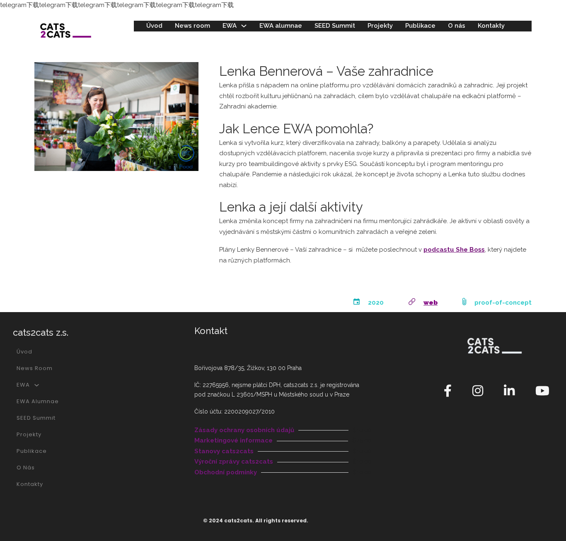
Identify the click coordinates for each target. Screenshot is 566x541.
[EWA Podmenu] (244, 26)
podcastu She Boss (454, 249)
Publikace (420, 25)
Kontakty (491, 25)
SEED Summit (334, 25)
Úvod (154, 25)
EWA (230, 25)
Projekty (380, 25)
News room (192, 25)
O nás (456, 25)
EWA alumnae (280, 25)
